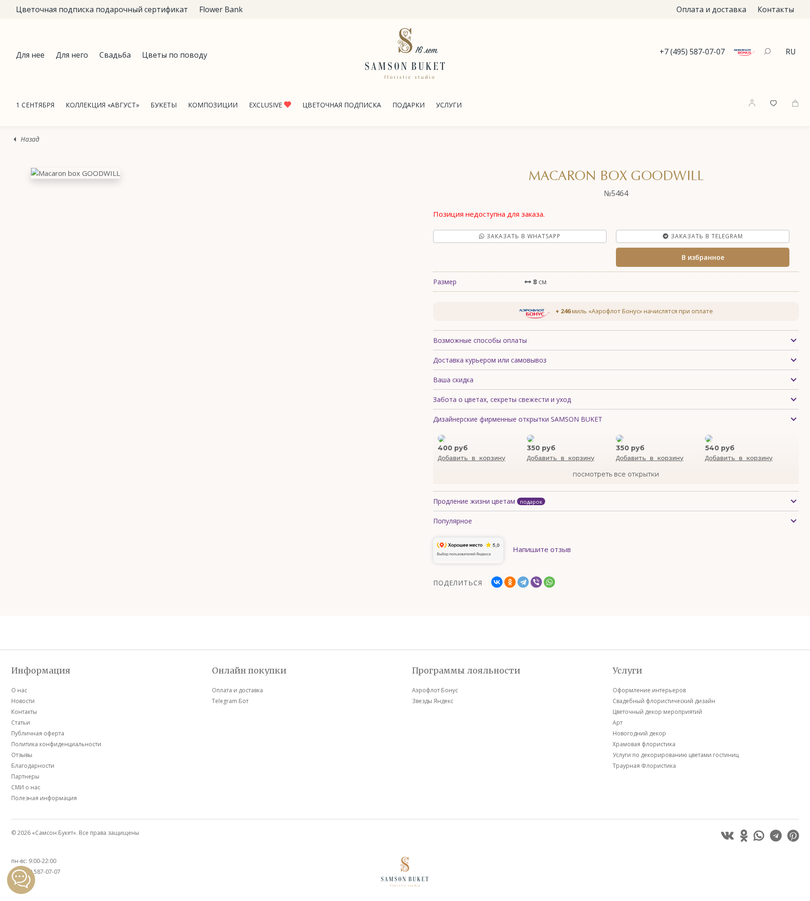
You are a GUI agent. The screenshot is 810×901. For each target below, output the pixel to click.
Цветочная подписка (341, 104)
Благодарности (32, 766)
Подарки (408, 104)
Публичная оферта (37, 733)
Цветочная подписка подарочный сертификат (102, 9)
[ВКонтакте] (496, 582)
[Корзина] (795, 102)
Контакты (776, 9)
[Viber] (536, 582)
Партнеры (25, 776)
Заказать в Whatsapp (523, 236)
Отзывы (21, 755)
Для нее (30, 55)
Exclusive (266, 104)
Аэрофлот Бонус (435, 690)
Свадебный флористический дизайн (664, 701)
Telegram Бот (230, 701)
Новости (23, 701)
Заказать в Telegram (706, 236)
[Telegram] (523, 582)
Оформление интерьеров (649, 690)
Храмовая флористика (644, 744)
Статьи (20, 723)
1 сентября (35, 104)
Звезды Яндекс (432, 701)
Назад (30, 139)
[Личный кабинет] (752, 102)
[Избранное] (773, 102)
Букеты (163, 104)
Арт (617, 723)
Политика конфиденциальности (56, 744)
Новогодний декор (639, 733)
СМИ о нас (25, 787)
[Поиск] (768, 51)
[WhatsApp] (549, 582)
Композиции (213, 104)
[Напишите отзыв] (542, 560)
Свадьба (115, 55)
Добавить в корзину (471, 458)
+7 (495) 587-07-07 (692, 51)
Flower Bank (221, 9)
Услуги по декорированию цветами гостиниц (676, 755)
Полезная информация (44, 798)
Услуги (449, 104)
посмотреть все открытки (616, 474)
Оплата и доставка (711, 9)
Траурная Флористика (644, 766)
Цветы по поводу (174, 55)
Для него (72, 55)
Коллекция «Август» (102, 104)
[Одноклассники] (510, 582)
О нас (19, 690)
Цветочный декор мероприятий (657, 712)
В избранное (703, 257)
